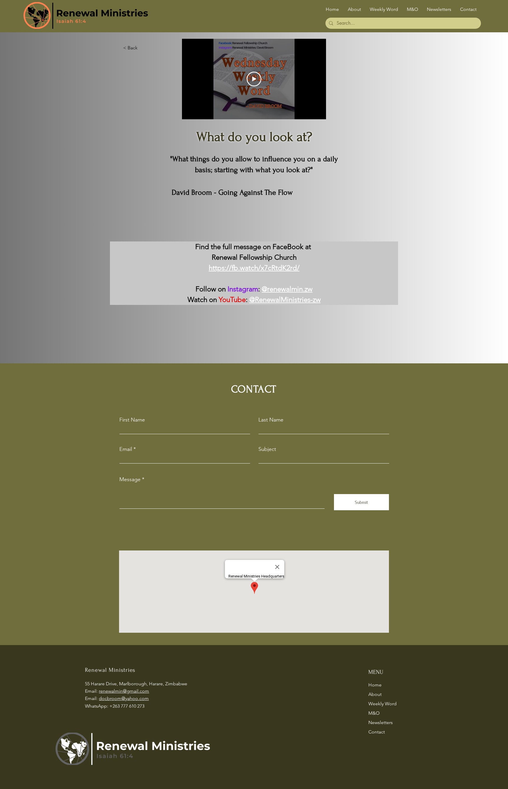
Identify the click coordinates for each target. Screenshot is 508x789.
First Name (132, 419)
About (375, 694)
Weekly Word (382, 703)
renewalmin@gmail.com (124, 691)
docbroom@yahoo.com (124, 698)
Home (375, 685)
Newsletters (380, 722)
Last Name (270, 419)
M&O (374, 713)
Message (130, 479)
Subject (267, 449)
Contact (376, 732)
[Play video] (254, 79)
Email (125, 449)
